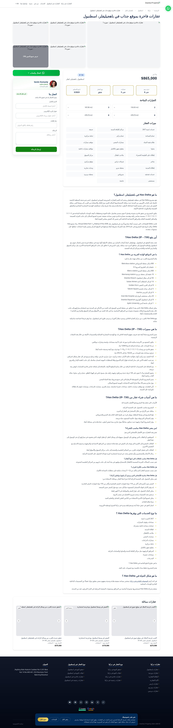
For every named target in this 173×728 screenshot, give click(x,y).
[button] (114, 620)
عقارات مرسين (153, 691)
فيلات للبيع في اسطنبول (75, 673)
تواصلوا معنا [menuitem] (23, 4)
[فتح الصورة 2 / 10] (68, 32)
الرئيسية (156, 10)
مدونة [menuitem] (30, 4)
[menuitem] (16, 3)
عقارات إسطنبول (152, 669)
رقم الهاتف (53, 121)
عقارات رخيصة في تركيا (113, 680)
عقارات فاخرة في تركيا (113, 677)
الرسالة (54, 130)
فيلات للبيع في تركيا (114, 673)
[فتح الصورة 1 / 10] (123, 44)
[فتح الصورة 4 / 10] (68, 56)
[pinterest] (75, 702)
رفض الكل (65, 719)
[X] (103, 702)
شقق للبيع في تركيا (114, 669)
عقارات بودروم (153, 687)
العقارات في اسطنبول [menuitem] (53, 4)
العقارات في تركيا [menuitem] (66, 4)
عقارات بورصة (153, 673)
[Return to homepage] (150, 4)
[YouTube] (70, 702)
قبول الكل (43, 719)
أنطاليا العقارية (153, 677)
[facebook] (98, 702)
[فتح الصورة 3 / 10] (30, 32)
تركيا (149, 10)
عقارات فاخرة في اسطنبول (74, 677)
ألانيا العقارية (154, 680)
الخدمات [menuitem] (42, 4)
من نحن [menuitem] (36, 4)
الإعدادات (54, 719)
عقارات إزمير (153, 684)
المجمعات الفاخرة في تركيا (139, 581)
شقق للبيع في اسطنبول (75, 669)
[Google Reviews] (90, 709)
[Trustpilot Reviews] (82, 709)
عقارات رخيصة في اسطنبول (73, 680)
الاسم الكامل (53, 101)
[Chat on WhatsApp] (168, 8)
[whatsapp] (81, 702)
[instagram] (86, 702)
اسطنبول (140, 10)
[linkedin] (92, 702)
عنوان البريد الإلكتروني (50, 111)
